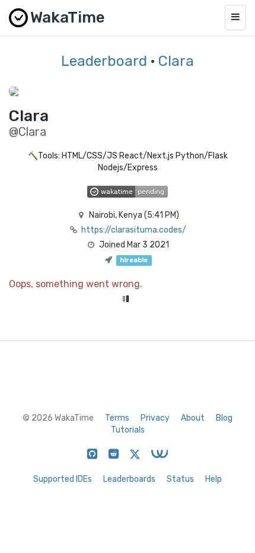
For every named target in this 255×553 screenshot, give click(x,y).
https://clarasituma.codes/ (133, 230)
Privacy (155, 418)
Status (180, 479)
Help (213, 479)
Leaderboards (129, 479)
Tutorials (128, 430)
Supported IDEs (62, 479)
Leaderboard (104, 61)
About (193, 418)
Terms (117, 418)
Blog (224, 418)
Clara (176, 61)
